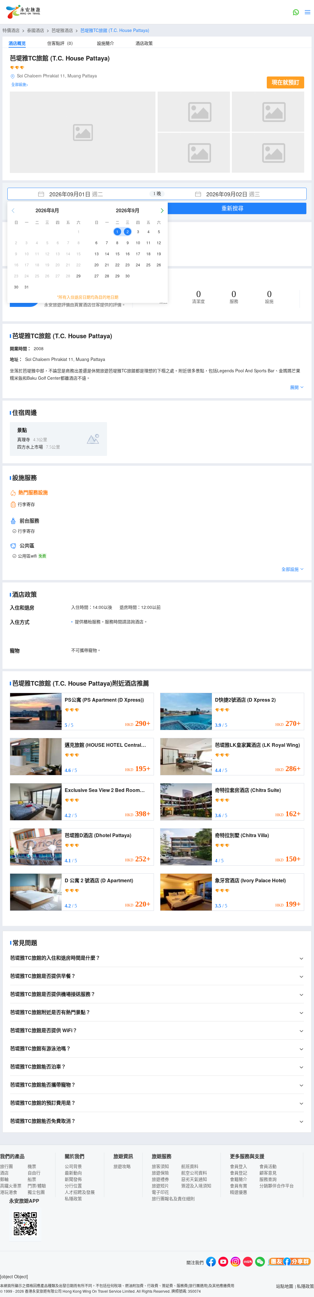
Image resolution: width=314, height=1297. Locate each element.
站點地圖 (284, 1286)
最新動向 (73, 1173)
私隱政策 (73, 1198)
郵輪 (4, 1179)
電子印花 (160, 1192)
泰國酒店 (35, 30)
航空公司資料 (194, 1173)
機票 (32, 1166)
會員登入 (238, 1166)
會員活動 (268, 1166)
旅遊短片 (160, 1185)
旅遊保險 (160, 1173)
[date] (82, 194)
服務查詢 (268, 1179)
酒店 (4, 1173)
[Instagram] (235, 1262)
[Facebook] (211, 1262)
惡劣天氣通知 (194, 1179)
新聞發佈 (73, 1179)
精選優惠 (238, 1192)
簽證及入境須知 (196, 1185)
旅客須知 (160, 1166)
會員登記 (238, 1173)
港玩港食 (8, 1192)
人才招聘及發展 (80, 1192)
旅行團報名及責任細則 (173, 1198)
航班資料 (189, 1166)
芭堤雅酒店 (62, 30)
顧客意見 (268, 1173)
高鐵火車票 (10, 1185)
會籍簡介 (238, 1179)
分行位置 (73, 1185)
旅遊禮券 (160, 1179)
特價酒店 (11, 30)
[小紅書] (248, 1262)
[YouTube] (223, 1262)
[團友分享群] (289, 1262)
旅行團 (6, 1166)
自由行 (34, 1173)
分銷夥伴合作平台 (276, 1185)
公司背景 (73, 1166)
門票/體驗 (37, 1185)
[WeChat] (260, 1262)
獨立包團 (36, 1192)
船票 (32, 1179)
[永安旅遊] (22, 12)
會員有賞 (238, 1185)
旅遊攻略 (122, 1166)
